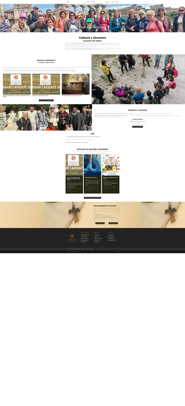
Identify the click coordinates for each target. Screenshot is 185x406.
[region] (92, 17)
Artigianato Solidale (88, 186)
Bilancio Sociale (111, 238)
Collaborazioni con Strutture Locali (90, 187)
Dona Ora (96, 236)
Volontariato (97, 234)
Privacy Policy (111, 236)
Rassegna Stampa (112, 240)
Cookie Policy (111, 234)
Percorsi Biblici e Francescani (71, 191)
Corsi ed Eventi (87, 189)
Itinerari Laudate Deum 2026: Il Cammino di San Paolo (16, 96)
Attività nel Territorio (70, 188)
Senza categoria (88, 190)
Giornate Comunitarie (77, 188)
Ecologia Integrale (112, 187)
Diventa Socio (97, 240)
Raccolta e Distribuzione (94, 189)
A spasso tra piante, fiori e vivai (110, 178)
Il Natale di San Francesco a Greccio (72, 95)
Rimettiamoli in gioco (91, 177)
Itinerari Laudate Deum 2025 (40, 95)
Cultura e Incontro (106, 187)
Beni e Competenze (98, 238)
